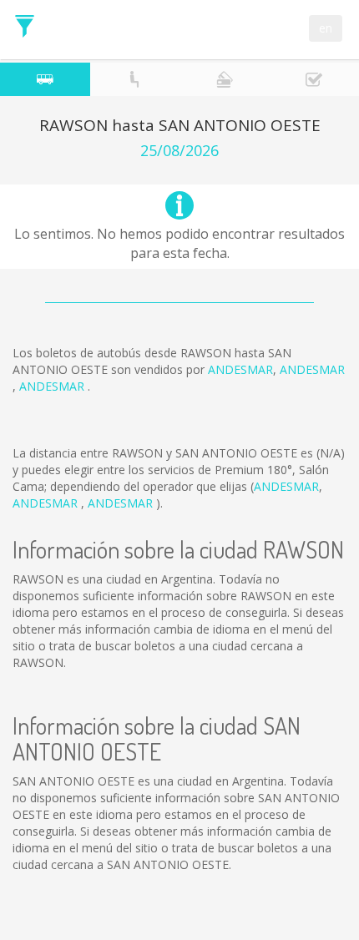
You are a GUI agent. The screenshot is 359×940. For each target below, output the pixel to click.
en (325, 28)
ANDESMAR (240, 369)
